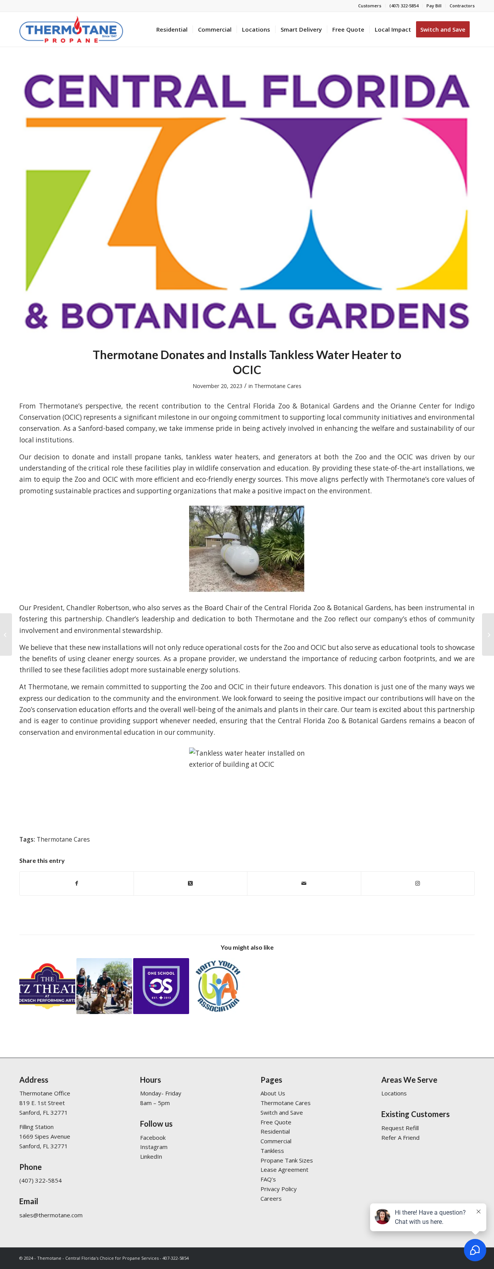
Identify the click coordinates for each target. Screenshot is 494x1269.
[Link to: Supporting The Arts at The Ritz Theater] (47, 986)
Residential (275, 1131)
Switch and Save (282, 1112)
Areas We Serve (409, 1079)
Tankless (272, 1150)
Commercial (276, 1141)
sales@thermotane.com (51, 1215)
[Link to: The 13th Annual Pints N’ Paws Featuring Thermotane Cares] (104, 986)
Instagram (153, 1147)
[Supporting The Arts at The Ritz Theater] (6, 634)
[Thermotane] (71, 29)
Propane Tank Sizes (287, 1160)
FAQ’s (268, 1179)
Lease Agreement (284, 1169)
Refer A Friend (400, 1137)
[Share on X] (190, 883)
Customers (369, 5)
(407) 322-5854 (403, 5)
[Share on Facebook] (77, 883)
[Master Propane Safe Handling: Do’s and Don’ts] (488, 634)
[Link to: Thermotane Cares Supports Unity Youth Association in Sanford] (218, 986)
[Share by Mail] (304, 883)
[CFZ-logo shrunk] (247, 202)
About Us (273, 1093)
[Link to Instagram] (418, 883)
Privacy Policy (279, 1189)
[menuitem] (370, 6)
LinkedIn (151, 1156)
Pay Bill (434, 5)
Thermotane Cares (277, 386)
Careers (271, 1198)
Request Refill (400, 1128)
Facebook (153, 1137)
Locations (394, 1093)
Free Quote (276, 1122)
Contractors (462, 5)
